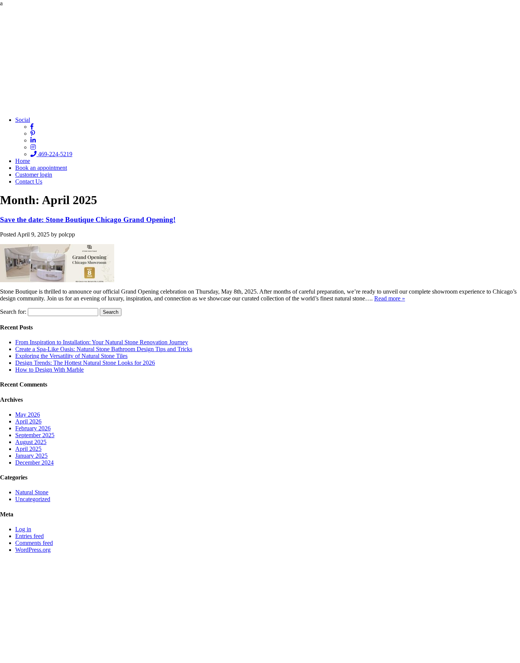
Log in (23, 529)
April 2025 (28, 449)
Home (22, 161)
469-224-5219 (54, 154)
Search (110, 312)
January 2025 (31, 455)
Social (22, 120)
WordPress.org (33, 549)
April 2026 (28, 421)
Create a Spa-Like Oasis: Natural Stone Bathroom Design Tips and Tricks (103, 349)
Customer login (33, 174)
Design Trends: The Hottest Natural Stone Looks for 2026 (85, 362)
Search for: (13, 311)
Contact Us (28, 181)
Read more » (389, 298)
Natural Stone (31, 492)
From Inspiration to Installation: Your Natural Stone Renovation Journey (101, 342)
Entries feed (29, 536)
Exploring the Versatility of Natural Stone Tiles (71, 356)
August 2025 (30, 442)
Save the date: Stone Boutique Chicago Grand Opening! (87, 220)
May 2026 (27, 414)
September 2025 (34, 435)
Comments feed (34, 543)
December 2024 (34, 462)
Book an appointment (41, 168)
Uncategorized (32, 499)
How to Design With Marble (49, 369)
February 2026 (33, 428)
